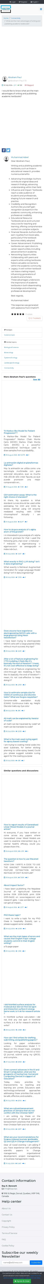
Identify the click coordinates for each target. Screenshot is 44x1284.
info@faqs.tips (10, 1189)
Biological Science (11, 347)
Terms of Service (9, 1233)
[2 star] (15, 314)
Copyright (6, 1221)
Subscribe (36, 1262)
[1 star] (12, 314)
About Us (6, 1208)
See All (36, 380)
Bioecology (8, 352)
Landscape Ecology (11, 363)
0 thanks (36, 318)
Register (24, 2)
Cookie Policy (8, 1246)
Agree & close (23, 1281)
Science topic (9, 335)
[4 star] (20, 314)
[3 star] (17, 314)
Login (13, 2)
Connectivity (9, 368)
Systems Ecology (10, 358)
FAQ (4, 1239)
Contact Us (7, 1215)
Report (30, 85)
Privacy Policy (8, 1227)
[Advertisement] (22, 53)
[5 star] (23, 314)
